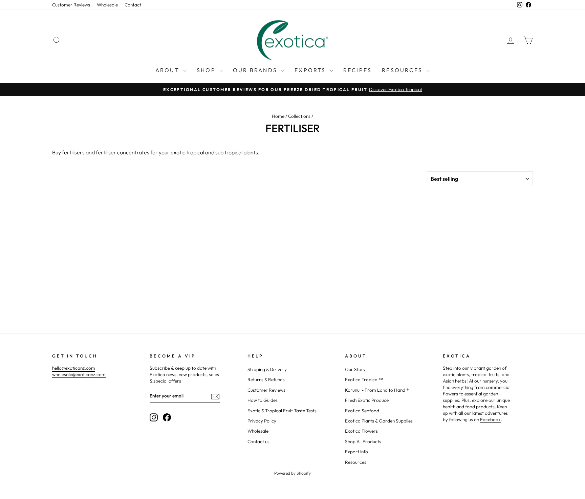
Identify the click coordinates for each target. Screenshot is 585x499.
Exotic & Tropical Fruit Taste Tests (282, 411)
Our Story (355, 369)
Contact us (258, 441)
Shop (207, 70)
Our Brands (256, 70)
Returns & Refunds (266, 379)
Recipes (357, 70)
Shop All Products (363, 441)
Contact (133, 5)
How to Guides (262, 400)
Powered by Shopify (292, 473)
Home (278, 116)
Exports (311, 70)
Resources (403, 70)
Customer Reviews (71, 5)
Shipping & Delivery (267, 369)
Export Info (356, 452)
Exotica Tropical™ (364, 379)
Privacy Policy (261, 421)
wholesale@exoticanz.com (79, 374)
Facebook (490, 419)
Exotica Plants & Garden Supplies (379, 421)
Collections (299, 116)
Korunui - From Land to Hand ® (377, 390)
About (168, 70)
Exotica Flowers (361, 431)
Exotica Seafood (362, 411)
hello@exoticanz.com (73, 368)
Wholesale (107, 5)
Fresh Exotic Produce (367, 400)
